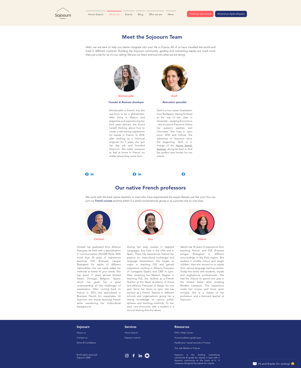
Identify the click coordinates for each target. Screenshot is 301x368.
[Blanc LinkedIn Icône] (140, 355)
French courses (103, 200)
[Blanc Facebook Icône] (133, 355)
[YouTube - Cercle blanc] (147, 355)
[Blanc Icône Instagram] (126, 355)
